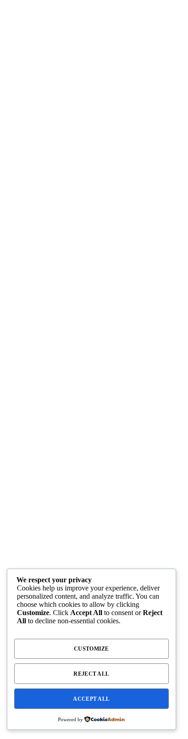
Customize (91, 649)
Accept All (91, 699)
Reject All (91, 674)
